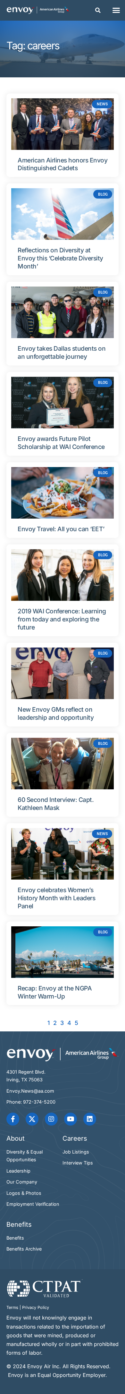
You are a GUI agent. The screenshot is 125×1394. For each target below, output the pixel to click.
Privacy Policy (35, 1307)
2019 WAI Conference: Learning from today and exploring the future (62, 619)
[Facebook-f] (12, 1119)
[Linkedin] (89, 1119)
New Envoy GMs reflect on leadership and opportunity (56, 713)
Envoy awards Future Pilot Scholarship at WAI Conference (61, 443)
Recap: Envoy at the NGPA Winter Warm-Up (55, 992)
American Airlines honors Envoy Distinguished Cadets (62, 164)
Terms (12, 1307)
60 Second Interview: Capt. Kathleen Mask (56, 804)
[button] (98, 10)
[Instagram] (51, 1119)
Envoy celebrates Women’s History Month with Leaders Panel (56, 898)
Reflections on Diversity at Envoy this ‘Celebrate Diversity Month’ (60, 258)
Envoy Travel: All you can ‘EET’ (61, 529)
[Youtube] (70, 1119)
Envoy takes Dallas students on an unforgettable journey (61, 352)
